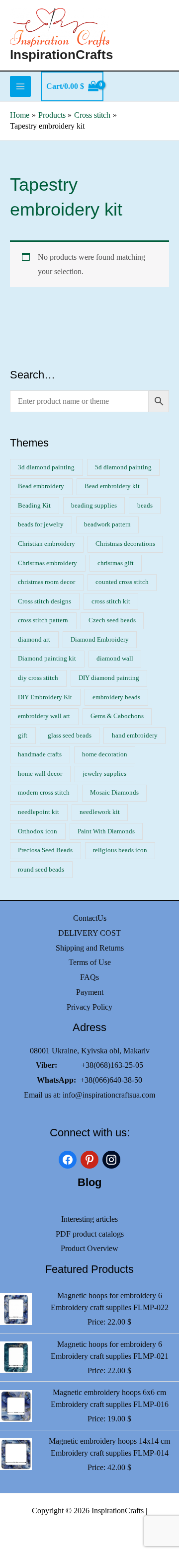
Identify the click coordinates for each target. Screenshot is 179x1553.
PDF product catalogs (90, 1234)
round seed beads (41, 869)
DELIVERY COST (89, 933)
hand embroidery (135, 735)
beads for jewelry (41, 524)
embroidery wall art (44, 716)
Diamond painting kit (47, 658)
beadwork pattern (107, 524)
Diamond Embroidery (100, 639)
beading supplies (94, 505)
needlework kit (100, 812)
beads (145, 505)
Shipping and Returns (90, 948)
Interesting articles (89, 1219)
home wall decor (40, 773)
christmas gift (115, 563)
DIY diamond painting (109, 677)
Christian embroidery (46, 543)
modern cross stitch (44, 792)
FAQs (89, 977)
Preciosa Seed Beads (45, 850)
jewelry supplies (104, 773)
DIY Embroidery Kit (45, 697)
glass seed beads (69, 735)
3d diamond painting (46, 467)
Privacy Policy (89, 1007)
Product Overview (89, 1248)
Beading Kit (34, 505)
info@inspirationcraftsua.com (109, 1095)
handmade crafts (40, 754)
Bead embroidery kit (112, 486)
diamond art (34, 639)
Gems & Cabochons (117, 716)
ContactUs (89, 918)
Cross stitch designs (44, 601)
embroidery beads (116, 697)
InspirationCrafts (61, 54)
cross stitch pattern (43, 620)
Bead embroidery (41, 486)
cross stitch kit (110, 601)
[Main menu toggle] (20, 86)
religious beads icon (120, 850)
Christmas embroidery (47, 563)
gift (22, 735)
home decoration (104, 754)
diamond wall (114, 658)
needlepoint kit (38, 812)
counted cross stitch (122, 582)
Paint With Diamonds (106, 831)
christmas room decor (46, 582)
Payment (89, 992)
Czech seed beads (112, 620)
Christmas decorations (125, 543)
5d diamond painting (123, 467)
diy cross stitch (38, 677)
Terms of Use (90, 962)
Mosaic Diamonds (114, 792)
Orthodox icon (37, 831)
